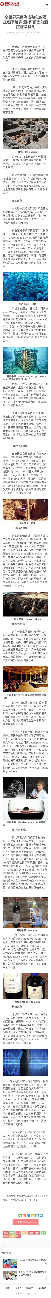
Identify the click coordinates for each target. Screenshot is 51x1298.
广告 (44, 1263)
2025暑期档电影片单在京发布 (32, 1260)
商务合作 (30, 1287)
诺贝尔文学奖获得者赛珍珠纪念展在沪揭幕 (32, 1274)
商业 (18, 1236)
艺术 (6, 1236)
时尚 (31, 1232)
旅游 (37, 1232)
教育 (43, 1232)
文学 (12, 1236)
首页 (6, 1232)
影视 (18, 1232)
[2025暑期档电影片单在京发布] (10, 1263)
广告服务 (17, 1287)
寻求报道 (42, 1287)
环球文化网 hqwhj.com (25, 1221)
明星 (12, 1232)
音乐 (25, 1232)
